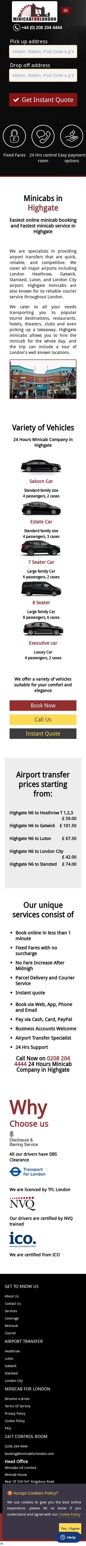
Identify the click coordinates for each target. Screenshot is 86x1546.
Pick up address (29, 41)
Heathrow (12, 1351)
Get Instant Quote (47, 99)
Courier (10, 1333)
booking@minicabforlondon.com (29, 1453)
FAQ (8, 1428)
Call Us (43, 719)
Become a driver (17, 1398)
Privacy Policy (15, 1413)
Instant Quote (43, 733)
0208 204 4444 (16, 1446)
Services (11, 1311)
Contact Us (13, 1303)
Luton (9, 1358)
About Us (12, 1296)
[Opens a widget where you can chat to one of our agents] (68, 1538)
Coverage (12, 1318)
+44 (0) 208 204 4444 (42, 27)
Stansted (11, 1373)
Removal (11, 1325)
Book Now (43, 705)
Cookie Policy (15, 1420)
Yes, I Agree (70, 1528)
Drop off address (30, 65)
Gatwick (10, 1366)
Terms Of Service (18, 1406)
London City (14, 1380)
